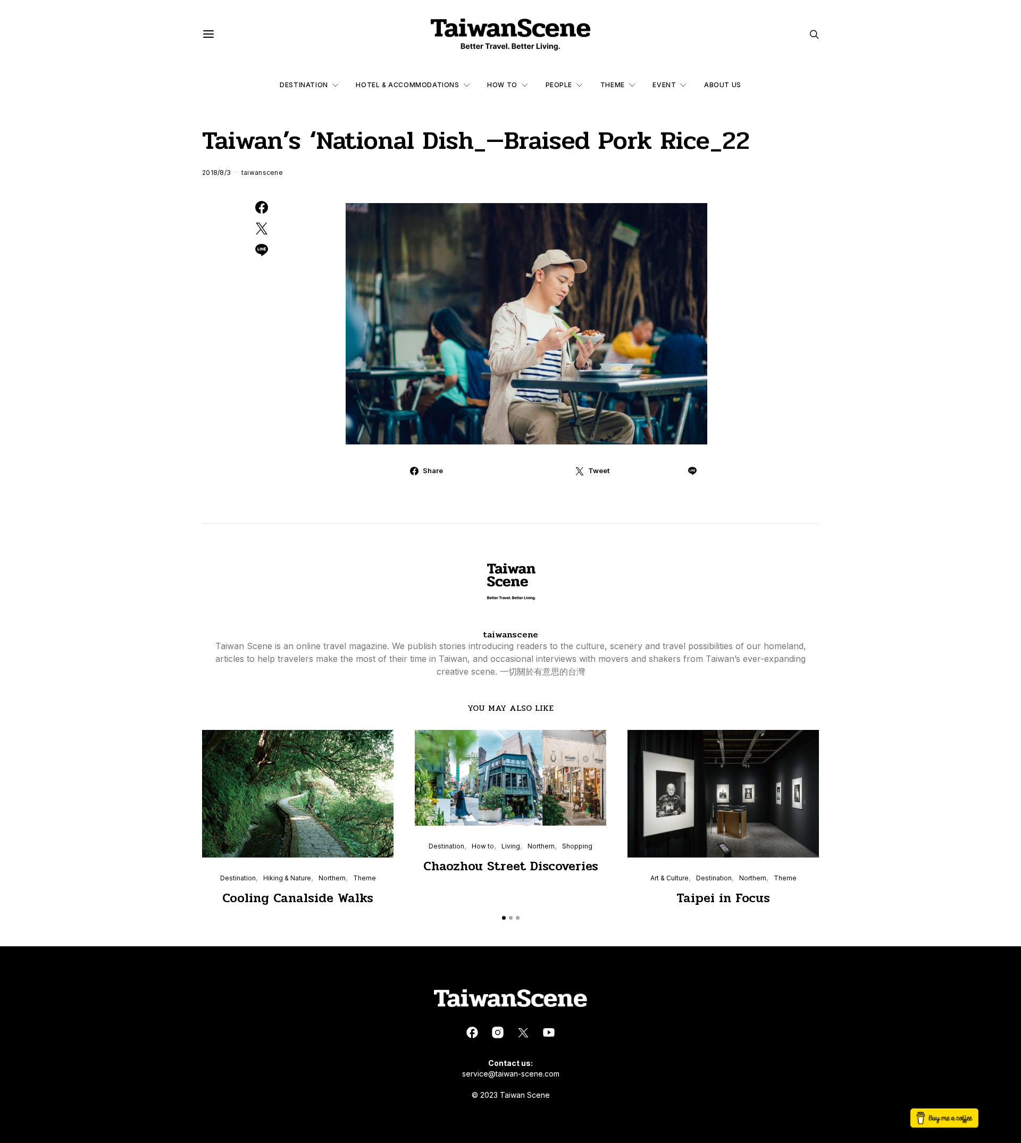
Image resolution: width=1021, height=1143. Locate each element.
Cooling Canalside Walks (297, 898)
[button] (503, 917)
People (559, 85)
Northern (332, 878)
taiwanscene (262, 173)
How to (502, 85)
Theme (612, 85)
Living (510, 846)
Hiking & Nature (287, 878)
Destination (304, 85)
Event (664, 85)
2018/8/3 (216, 173)
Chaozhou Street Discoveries (510, 866)
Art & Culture (669, 878)
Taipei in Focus (723, 898)
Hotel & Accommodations (407, 85)
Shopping (577, 846)
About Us (722, 85)
